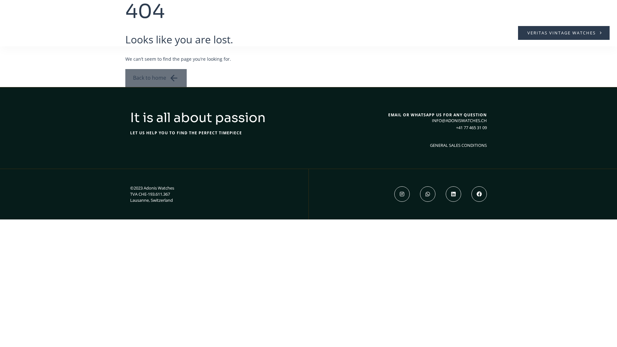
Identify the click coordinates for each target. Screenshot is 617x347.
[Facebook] (479, 194)
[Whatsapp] (427, 194)
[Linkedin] (453, 194)
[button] (13, 33)
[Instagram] (402, 194)
